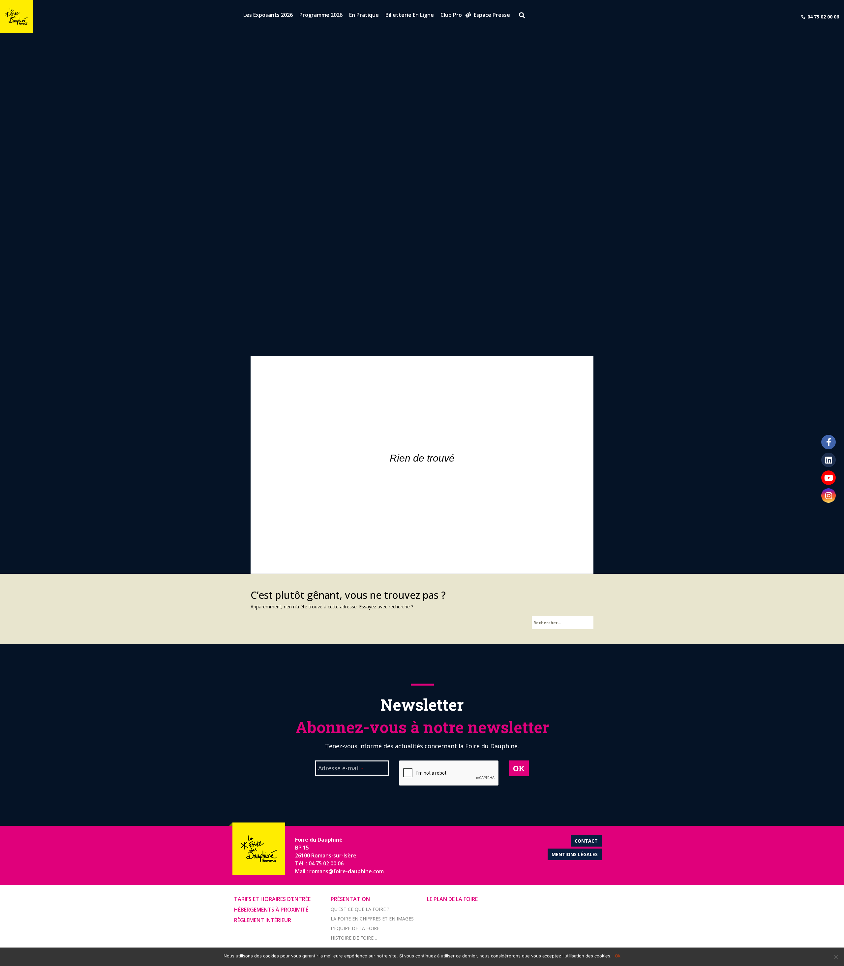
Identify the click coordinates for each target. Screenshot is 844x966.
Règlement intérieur (262, 920)
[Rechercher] (519, 16)
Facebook (828, 442)
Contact (586, 841)
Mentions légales (575, 854)
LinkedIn (828, 460)
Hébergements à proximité (271, 909)
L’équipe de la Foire (355, 928)
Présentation (350, 899)
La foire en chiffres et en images (372, 919)
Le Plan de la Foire (452, 899)
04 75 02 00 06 (823, 17)
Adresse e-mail (340, 768)
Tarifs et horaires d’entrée (272, 899)
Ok (617, 955)
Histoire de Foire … (354, 938)
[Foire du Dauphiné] (16, 16)
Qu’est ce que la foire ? (360, 909)
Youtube (828, 477)
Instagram (828, 495)
